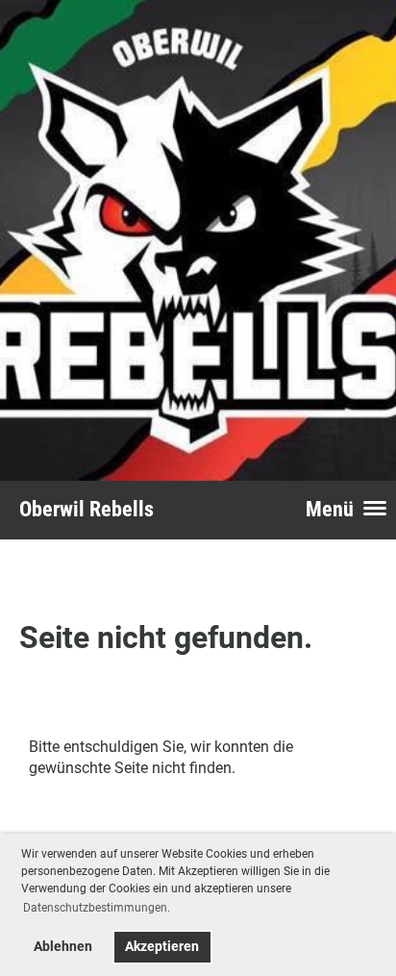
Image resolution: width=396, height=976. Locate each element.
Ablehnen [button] (63, 946)
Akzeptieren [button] (162, 946)
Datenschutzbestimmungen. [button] (96, 907)
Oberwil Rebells (86, 509)
